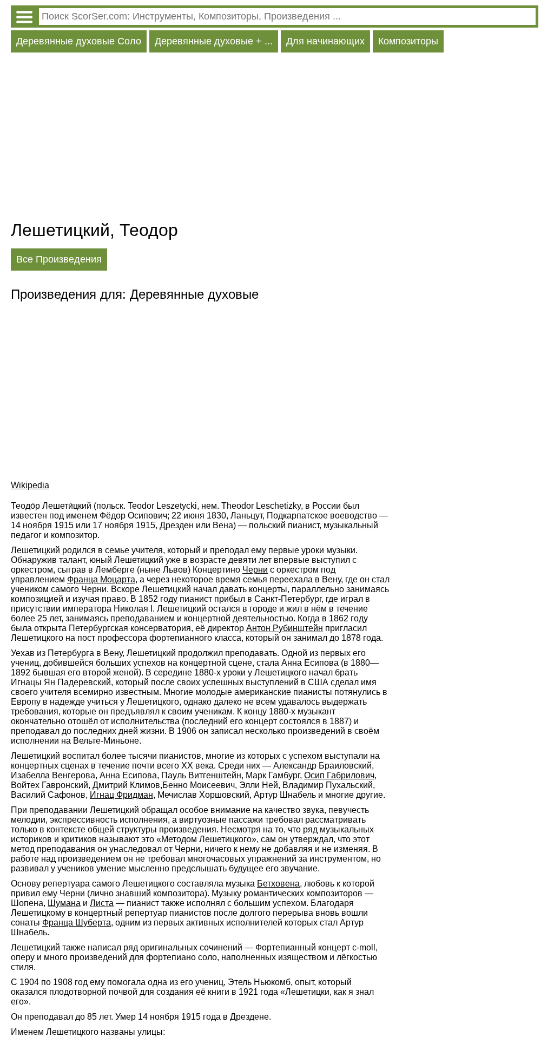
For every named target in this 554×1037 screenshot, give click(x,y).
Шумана (64, 903)
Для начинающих (325, 41)
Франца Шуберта (76, 922)
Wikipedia (30, 485)
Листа (102, 903)
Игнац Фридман (121, 794)
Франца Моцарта (101, 579)
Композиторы (408, 41)
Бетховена (278, 883)
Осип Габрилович (339, 775)
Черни (255, 569)
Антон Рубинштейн (284, 628)
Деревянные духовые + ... (214, 41)
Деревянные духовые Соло (78, 41)
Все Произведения (59, 259)
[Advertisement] (274, 139)
